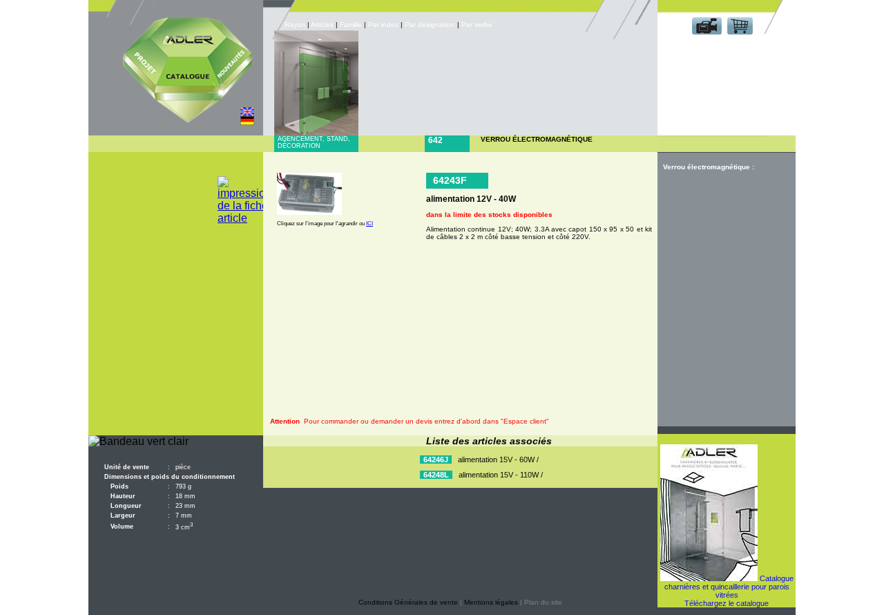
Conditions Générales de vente (408, 602)
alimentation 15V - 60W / (498, 459)
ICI (369, 223)
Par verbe (477, 24)
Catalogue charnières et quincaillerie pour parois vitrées (729, 586)
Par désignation (430, 24)
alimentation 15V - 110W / (501, 475)
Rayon (296, 24)
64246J (435, 459)
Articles (322, 24)
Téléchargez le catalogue (726, 603)
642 (435, 140)
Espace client (723, 47)
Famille (352, 24)
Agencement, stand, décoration (314, 142)
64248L (436, 475)
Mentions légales (491, 602)
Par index (383, 24)
